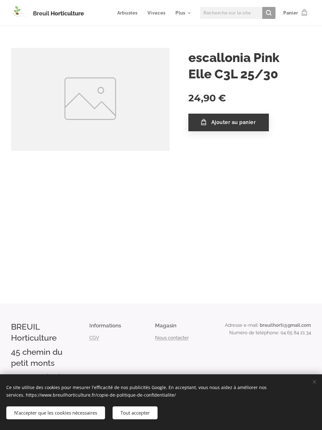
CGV (94, 338)
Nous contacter (172, 338)
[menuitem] (129, 13)
